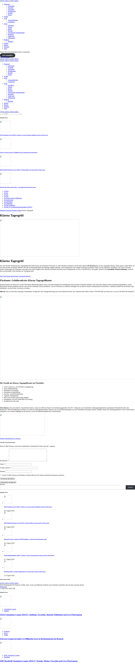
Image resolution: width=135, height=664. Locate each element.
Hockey (10, 31)
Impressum (3, 587)
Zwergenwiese (8, 200)
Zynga (6, 193)
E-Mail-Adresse (5, 468)
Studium (10, 41)
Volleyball (11, 36)
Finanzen (7, 4)
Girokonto (11, 6)
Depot (10, 15)
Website (2, 471)
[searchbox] (11, 114)
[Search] (1, 114)
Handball (11, 25)
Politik (6, 16)
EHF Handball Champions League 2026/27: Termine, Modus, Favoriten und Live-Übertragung (22, 169)
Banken (14, 210)
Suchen (2, 484)
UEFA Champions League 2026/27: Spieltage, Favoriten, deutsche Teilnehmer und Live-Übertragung (24, 135)
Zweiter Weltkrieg (9, 205)
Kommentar (4, 460)
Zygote (6, 196)
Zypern (6, 191)
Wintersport (11, 38)
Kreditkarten (12, 11)
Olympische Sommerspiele (16, 32)
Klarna (19, 210)
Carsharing (11, 22)
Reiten (10, 29)
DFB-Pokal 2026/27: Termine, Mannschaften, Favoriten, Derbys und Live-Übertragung (25, 571)
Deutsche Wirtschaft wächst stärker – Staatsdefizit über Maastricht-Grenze (18, 187)
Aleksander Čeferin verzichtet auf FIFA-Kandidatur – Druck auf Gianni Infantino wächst (25, 539)
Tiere (5, 48)
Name (2, 464)
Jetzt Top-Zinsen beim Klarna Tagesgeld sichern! (15, 276)
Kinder (6, 43)
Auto (5, 18)
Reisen (6, 45)
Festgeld (10, 8)
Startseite (3, 210)
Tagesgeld (11, 9)
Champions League (10, 609)
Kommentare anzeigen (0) (8, 482)
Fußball (6, 611)
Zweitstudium (8, 202)
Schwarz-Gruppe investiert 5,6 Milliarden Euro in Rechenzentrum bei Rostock (18, 152)
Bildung (6, 40)
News (6, 633)
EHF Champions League (12, 655)
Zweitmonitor (8, 203)
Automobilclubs (13, 20)
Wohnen (6, 47)
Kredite (10, 13)
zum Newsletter (5, 57)
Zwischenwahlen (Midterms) (13, 198)
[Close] (21, 114)
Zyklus (6, 194)
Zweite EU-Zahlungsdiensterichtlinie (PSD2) (18, 207)
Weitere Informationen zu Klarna (10, 438)
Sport (5, 24)
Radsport (11, 34)
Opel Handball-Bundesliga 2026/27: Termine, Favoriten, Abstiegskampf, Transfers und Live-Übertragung (29, 555)
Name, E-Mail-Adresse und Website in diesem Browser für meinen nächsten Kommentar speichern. (33, 475)
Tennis (10, 27)
